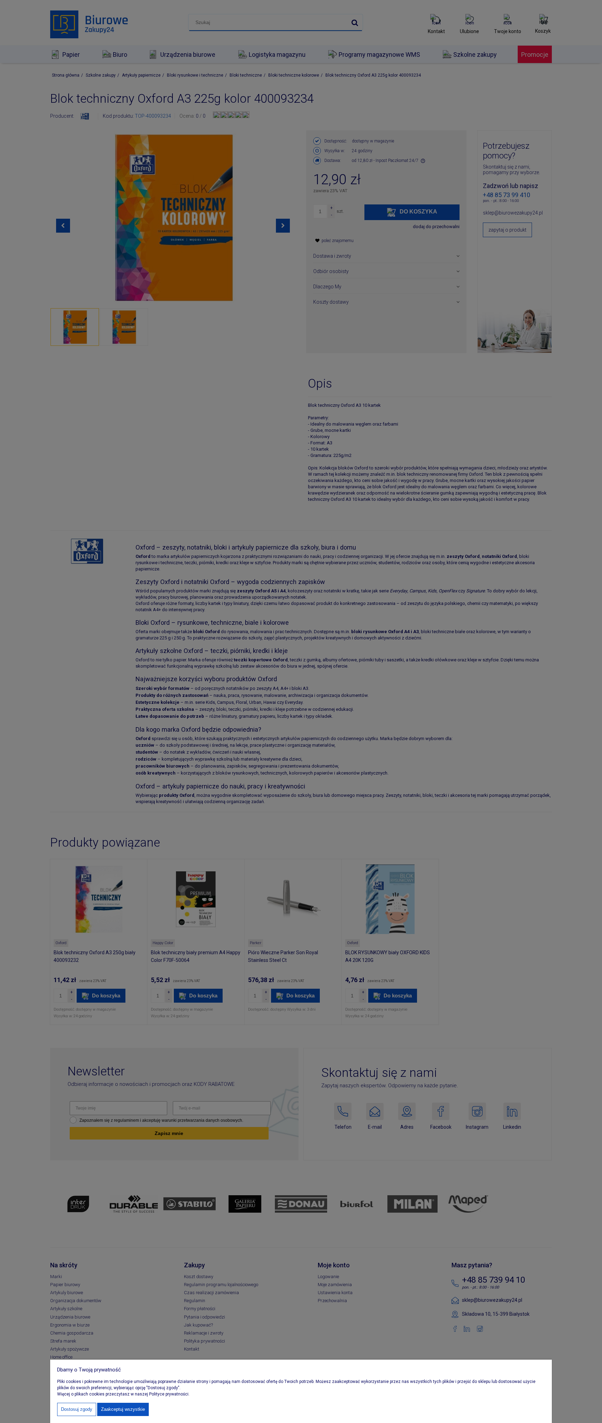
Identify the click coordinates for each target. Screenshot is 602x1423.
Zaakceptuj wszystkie (123, 1409)
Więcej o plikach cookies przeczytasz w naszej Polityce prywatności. (123, 1394)
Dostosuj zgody (76, 1409)
